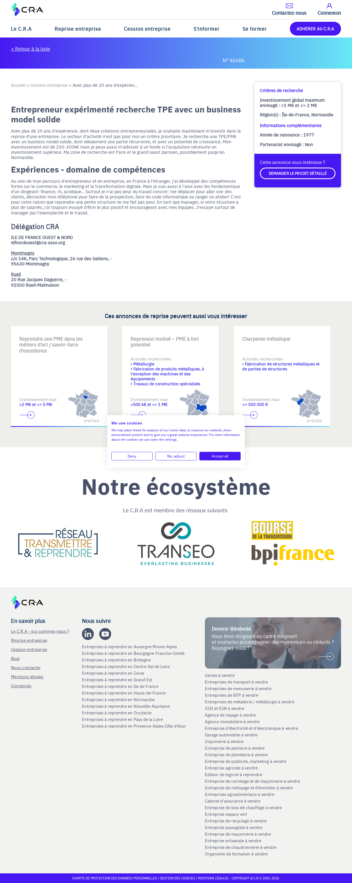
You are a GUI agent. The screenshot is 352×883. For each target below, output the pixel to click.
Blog (15, 658)
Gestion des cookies (178, 878)
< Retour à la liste (30, 48)
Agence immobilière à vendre (233, 721)
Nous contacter (26, 667)
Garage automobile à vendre (231, 734)
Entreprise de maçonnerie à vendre (238, 833)
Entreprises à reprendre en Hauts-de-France (124, 692)
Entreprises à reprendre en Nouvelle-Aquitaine (126, 706)
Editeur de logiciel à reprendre (233, 774)
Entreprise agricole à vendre (231, 767)
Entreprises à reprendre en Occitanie (117, 712)
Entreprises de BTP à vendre (232, 695)
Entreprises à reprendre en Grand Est (117, 679)
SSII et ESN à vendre (224, 708)
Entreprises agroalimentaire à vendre (239, 794)
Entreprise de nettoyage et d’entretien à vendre (249, 787)
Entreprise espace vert (226, 814)
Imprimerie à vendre (224, 741)
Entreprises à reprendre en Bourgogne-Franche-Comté (134, 653)
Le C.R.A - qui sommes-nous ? (40, 631)
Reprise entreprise (78, 28)
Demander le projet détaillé (298, 173)
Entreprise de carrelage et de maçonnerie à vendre (252, 781)
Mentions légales (27, 676)
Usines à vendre (220, 675)
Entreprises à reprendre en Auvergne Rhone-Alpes (130, 646)
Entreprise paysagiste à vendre (233, 827)
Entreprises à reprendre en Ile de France (121, 686)
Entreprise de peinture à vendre (235, 747)
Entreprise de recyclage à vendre (235, 820)
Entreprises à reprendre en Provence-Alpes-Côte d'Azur (134, 725)
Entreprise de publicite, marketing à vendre (245, 761)
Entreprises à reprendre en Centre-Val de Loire (126, 666)
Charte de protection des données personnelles (114, 878)
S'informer (207, 28)
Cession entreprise (147, 28)
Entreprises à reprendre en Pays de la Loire (122, 719)
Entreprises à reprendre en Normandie (119, 699)
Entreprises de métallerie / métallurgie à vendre (250, 701)
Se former (255, 28)
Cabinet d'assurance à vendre (232, 800)
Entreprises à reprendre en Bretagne (117, 659)
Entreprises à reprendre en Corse (113, 673)
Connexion (21, 685)
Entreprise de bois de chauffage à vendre (243, 807)
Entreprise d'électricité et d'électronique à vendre (251, 728)
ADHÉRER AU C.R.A (315, 28)
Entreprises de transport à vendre (236, 681)
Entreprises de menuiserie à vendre (239, 688)
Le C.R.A (21, 28)
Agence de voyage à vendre (231, 714)
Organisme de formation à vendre (236, 853)
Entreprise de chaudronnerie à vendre (240, 847)
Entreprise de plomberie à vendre (236, 754)
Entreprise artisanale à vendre (233, 840)
